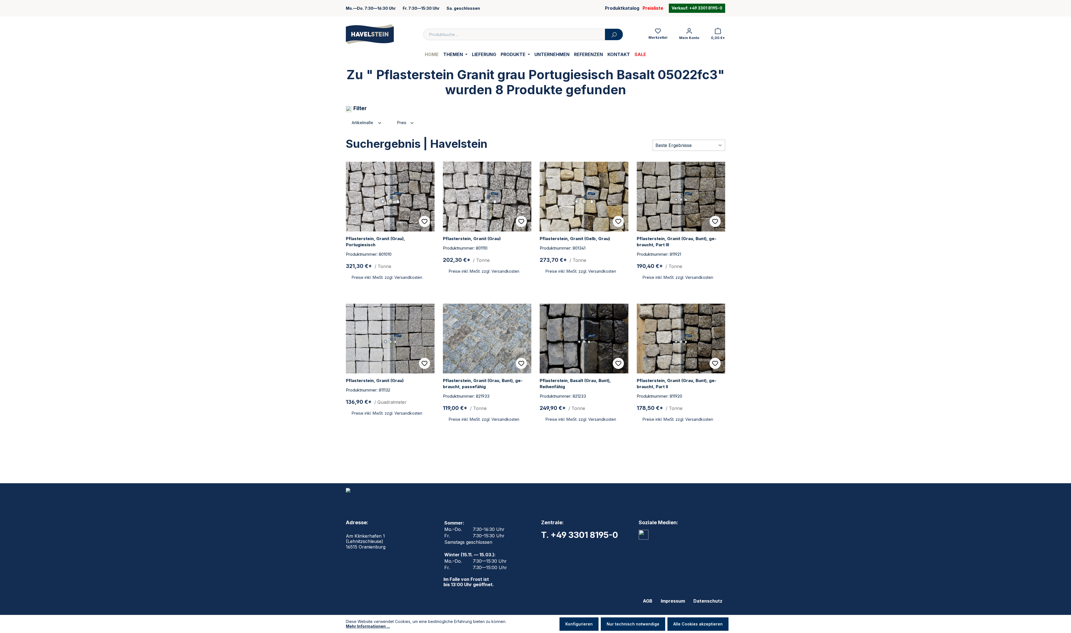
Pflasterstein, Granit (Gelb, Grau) (575, 238)
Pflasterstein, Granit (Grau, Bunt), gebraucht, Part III (677, 241)
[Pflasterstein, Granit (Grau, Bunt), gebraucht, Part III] (681, 196)
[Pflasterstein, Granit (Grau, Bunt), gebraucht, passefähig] (487, 338)
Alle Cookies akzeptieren (698, 624)
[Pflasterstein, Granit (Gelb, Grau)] (584, 196)
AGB (647, 601)
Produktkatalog (622, 8)
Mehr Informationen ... (368, 626)
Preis (402, 122)
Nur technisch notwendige (633, 624)
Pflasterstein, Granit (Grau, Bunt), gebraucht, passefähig (483, 383)
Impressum (673, 601)
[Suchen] (614, 34)
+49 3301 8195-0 (705, 8)
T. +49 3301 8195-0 (579, 535)
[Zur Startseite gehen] (370, 34)
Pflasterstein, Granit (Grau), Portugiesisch (375, 241)
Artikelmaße (363, 122)
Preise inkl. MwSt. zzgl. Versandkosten (387, 277)
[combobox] (514, 34)
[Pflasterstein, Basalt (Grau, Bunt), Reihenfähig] (584, 338)
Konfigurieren (579, 624)
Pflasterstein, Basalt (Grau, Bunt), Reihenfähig (575, 383)
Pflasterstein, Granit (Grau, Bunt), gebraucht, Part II (677, 383)
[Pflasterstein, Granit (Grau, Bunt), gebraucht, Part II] (681, 338)
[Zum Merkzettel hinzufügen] (424, 221)
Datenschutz (707, 601)
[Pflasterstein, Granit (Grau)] (487, 196)
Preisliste (653, 8)
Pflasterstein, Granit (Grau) (472, 238)
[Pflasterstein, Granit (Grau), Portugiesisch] (390, 196)
